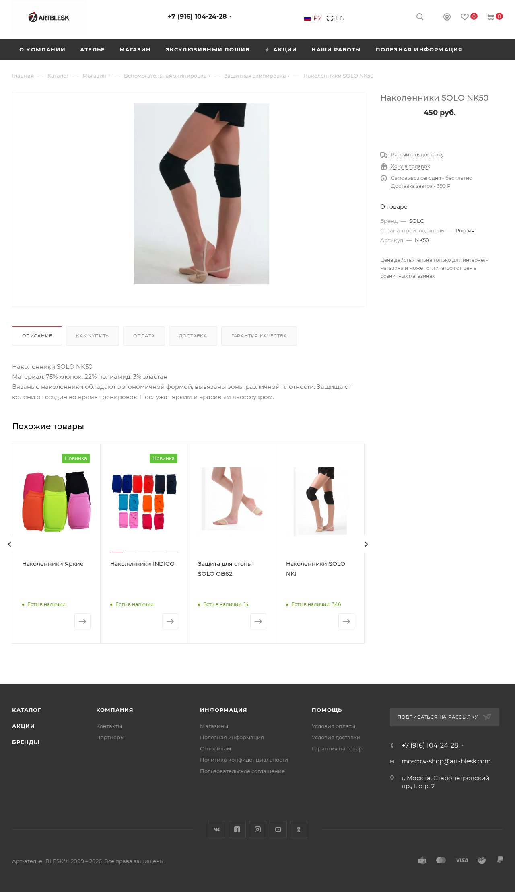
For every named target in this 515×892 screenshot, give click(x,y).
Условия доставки (336, 737)
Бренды (25, 742)
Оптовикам (215, 748)
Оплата (144, 336)
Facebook (237, 829)
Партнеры (110, 737)
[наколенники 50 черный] (201, 193)
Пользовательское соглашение (242, 771)
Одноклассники (298, 829)
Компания (115, 710)
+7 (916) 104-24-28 (197, 17)
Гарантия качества (259, 336)
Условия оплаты (333, 726)
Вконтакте (216, 829)
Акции (23, 726)
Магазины (214, 726)
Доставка (193, 336)
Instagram (257, 829)
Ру (317, 18)
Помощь (327, 710)
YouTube (278, 829)
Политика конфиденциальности (244, 759)
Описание (37, 336)
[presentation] (10, 544)
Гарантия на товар (337, 748)
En (340, 18)
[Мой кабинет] (447, 18)
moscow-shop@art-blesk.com (446, 761)
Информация (223, 710)
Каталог (26, 710)
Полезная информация (232, 737)
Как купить (92, 336)
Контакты (109, 726)
